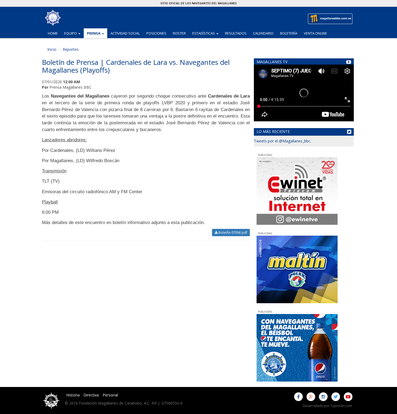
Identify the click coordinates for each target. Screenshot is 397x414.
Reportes (71, 49)
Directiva (91, 395)
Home (53, 33)
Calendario (263, 33)
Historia (73, 395)
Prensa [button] (97, 33)
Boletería (288, 33)
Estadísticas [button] (207, 33)
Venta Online (315, 33)
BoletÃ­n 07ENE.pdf (232, 232)
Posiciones (156, 33)
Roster (179, 33)
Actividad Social (125, 33)
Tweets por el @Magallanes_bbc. (282, 140)
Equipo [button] (74, 33)
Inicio (51, 49)
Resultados (236, 33)
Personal (110, 395)
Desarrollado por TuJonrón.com (327, 405)
